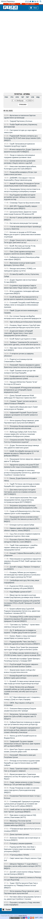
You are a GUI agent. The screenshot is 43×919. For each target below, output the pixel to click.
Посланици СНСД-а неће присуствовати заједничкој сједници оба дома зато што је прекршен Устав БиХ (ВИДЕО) (22, 619)
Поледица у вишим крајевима (21, 843)
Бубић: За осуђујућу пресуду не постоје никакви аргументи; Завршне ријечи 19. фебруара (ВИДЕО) (21, 453)
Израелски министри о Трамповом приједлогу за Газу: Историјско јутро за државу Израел (21, 776)
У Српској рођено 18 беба (19, 855)
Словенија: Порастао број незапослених (25, 203)
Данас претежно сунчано (19, 834)
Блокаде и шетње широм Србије (22, 525)
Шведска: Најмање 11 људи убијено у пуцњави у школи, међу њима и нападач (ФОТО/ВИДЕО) (22, 866)
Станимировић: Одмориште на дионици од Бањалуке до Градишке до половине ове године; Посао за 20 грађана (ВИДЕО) (22, 804)
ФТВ (41, 917)
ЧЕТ (22, 97)
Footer (8, 909)
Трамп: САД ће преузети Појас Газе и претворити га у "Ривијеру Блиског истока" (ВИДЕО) (21, 885)
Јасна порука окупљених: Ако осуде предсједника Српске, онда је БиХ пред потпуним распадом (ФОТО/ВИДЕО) (20, 500)
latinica (3, 1)
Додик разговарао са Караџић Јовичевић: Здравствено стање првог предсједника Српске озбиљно (18, 333)
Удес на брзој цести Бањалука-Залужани (25, 322)
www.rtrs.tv (22, 916)
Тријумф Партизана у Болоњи (21, 121)
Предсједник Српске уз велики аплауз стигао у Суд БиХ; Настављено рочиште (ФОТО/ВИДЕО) (22, 519)
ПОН (6, 97)
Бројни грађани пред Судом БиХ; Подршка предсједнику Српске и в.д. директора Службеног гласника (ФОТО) (22, 611)
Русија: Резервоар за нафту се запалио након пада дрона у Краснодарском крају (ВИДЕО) (21, 790)
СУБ (32, 97)
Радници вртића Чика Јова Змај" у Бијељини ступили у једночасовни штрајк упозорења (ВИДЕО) (20, 849)
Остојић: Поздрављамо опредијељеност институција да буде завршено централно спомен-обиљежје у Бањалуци (22, 730)
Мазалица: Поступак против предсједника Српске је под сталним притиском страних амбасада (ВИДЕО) (22, 823)
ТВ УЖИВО (11, 4)
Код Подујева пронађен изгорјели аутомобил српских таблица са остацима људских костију (19, 197)
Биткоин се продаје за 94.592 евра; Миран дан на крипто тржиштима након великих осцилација (22, 234)
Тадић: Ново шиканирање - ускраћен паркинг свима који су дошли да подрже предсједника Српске (20, 547)
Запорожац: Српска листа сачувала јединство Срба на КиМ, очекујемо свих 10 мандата (20, 716)
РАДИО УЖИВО (30, 4)
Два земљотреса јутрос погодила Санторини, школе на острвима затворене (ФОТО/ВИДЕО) (20, 492)
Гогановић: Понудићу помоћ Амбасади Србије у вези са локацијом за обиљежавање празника (21, 305)
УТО (11, 97)
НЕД (37, 97)
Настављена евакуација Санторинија (24, 223)
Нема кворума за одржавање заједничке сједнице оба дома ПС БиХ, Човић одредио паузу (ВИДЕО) (22, 561)
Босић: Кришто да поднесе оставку (23, 339)
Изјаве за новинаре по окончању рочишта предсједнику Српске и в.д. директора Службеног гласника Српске (22, 472)
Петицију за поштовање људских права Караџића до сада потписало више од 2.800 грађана (22, 763)
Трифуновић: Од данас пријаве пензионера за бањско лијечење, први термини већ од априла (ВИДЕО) (22, 744)
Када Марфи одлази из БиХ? (20, 592)
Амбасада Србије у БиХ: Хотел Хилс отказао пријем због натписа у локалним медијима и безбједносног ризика (20, 434)
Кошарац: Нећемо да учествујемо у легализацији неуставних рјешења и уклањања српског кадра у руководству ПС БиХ (22, 575)
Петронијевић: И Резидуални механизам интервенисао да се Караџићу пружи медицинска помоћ (22, 390)
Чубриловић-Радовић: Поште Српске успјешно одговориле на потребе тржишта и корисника (21, 415)
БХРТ (37, 917)
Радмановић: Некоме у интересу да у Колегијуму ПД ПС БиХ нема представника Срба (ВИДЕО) (22, 138)
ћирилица (11, 1)
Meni (35, 8)
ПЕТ (27, 97)
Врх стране (15, 918)
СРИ (17, 97)
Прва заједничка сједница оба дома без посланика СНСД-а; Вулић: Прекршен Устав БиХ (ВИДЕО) (22, 603)
